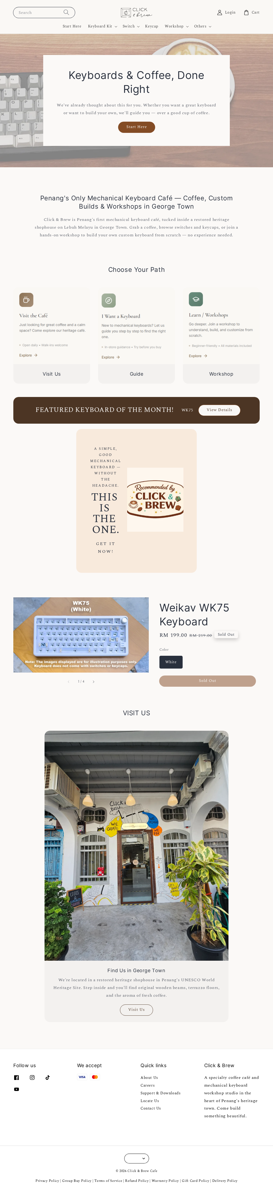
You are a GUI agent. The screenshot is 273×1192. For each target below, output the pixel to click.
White (171, 662)
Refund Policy (136, 1180)
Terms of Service (108, 1180)
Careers (147, 1085)
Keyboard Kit (100, 26)
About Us (149, 1077)
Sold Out (207, 681)
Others (200, 26)
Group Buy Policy (76, 1180)
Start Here (72, 26)
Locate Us (149, 1101)
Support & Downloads (160, 1093)
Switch (129, 26)
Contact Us (150, 1108)
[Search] (66, 12)
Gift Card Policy (196, 1180)
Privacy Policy (47, 1180)
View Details (219, 410)
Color (163, 649)
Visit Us (136, 1010)
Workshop (174, 26)
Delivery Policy (225, 1180)
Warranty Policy (165, 1180)
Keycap (151, 26)
